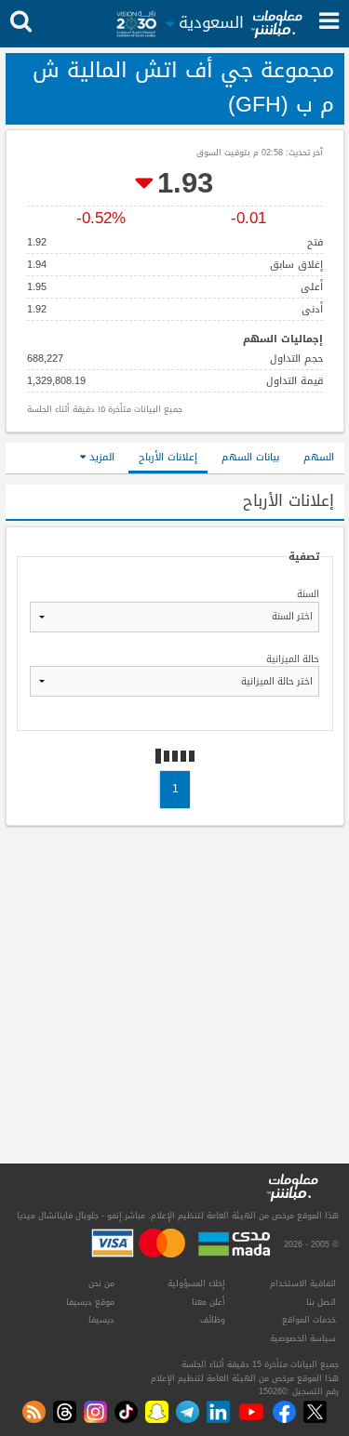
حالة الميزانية (292, 660)
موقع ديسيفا (90, 1302)
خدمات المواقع (309, 1319)
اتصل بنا (321, 1302)
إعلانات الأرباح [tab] (168, 457)
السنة (308, 595)
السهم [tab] (318, 457)
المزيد (100, 457)
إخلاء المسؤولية (196, 1283)
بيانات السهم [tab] (250, 457)
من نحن (101, 1283)
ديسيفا (101, 1319)
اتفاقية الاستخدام (303, 1283)
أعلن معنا (208, 1302)
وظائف (212, 1319)
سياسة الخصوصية (303, 1338)
